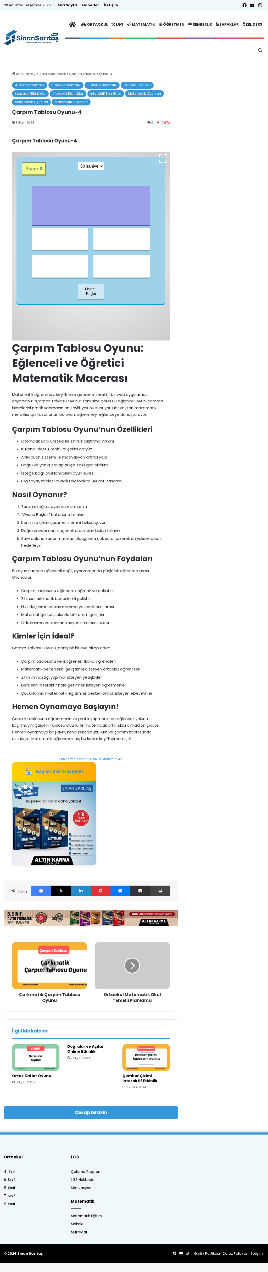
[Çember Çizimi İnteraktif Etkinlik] (146, 1057)
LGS (119, 24)
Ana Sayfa (67, 5)
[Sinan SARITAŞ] (34, 37)
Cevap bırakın (91, 1112)
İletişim (111, 5)
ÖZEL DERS (252, 24)
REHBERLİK (202, 24)
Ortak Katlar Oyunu (31, 1075)
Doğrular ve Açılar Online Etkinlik (85, 1049)
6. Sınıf (9, 1187)
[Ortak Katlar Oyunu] (35, 1057)
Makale (77, 1224)
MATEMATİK (143, 24)
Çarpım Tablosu (137, 85)
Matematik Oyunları (144, 93)
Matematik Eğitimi (87, 1216)
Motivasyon (81, 1187)
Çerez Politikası (235, 1253)
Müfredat (79, 1232)
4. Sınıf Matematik (51, 73)
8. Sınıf (9, 1204)
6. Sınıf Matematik (102, 85)
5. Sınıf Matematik (66, 85)
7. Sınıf (9, 1196)
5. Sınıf (9, 1179)
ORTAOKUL (97, 24)
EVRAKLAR (229, 24)
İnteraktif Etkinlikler (30, 93)
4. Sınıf (10, 1171)
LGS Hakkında (82, 1179)
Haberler (90, 5)
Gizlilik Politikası (207, 1253)
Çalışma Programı (86, 1171)
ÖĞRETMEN (173, 24)
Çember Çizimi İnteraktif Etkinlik (139, 1078)
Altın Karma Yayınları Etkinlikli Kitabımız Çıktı (91, 759)
